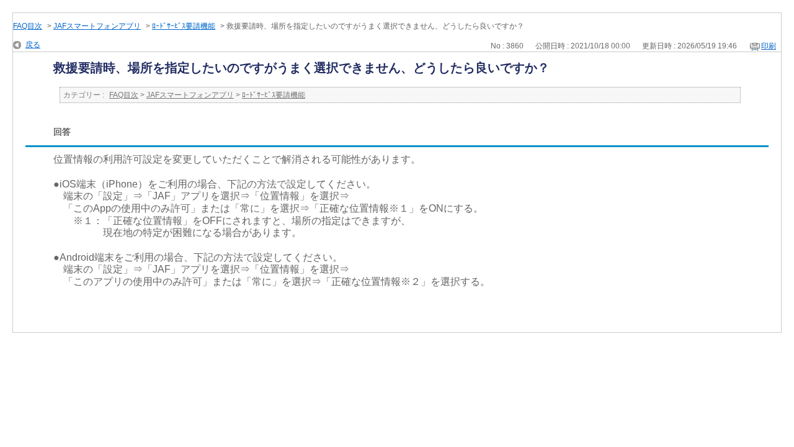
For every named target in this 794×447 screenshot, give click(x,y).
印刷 (768, 46)
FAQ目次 (27, 26)
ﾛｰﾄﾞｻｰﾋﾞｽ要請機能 (183, 26)
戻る (32, 44)
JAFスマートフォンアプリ (97, 26)
